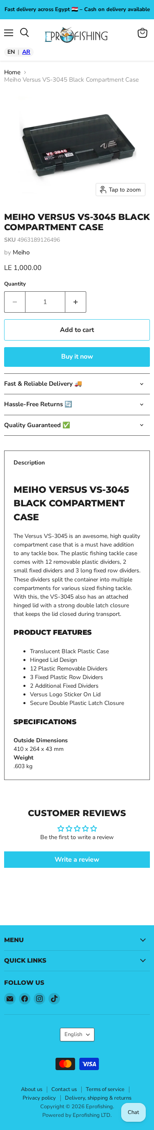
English (73, 1034)
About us (31, 1089)
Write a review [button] (77, 859)
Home (12, 72)
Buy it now (77, 356)
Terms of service (105, 1089)
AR (26, 52)
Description (29, 463)
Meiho (21, 252)
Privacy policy (39, 1098)
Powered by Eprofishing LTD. (77, 1115)
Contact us (64, 1089)
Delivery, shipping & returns (98, 1098)
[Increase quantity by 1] (75, 302)
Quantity (15, 284)
